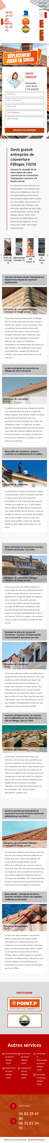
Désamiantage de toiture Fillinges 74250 (10, 1059)
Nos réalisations (43, 23)
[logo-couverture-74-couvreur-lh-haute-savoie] (6, 22)
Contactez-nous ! (43, 35)
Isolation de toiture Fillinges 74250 (26, 1073)
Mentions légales (36, 1140)
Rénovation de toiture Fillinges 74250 (25, 1059)
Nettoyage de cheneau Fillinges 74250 (41, 1080)
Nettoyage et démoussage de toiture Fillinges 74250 (42, 1062)
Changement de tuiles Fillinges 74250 (10, 1073)
